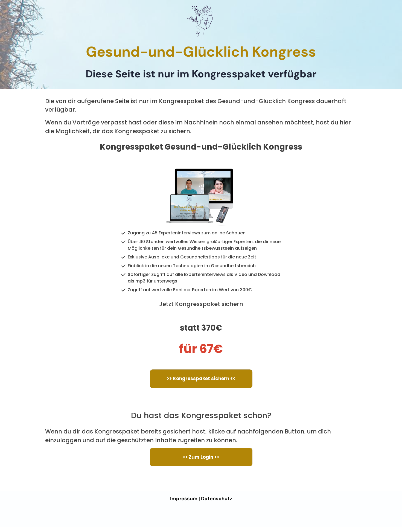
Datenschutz (216, 498)
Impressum (183, 498)
